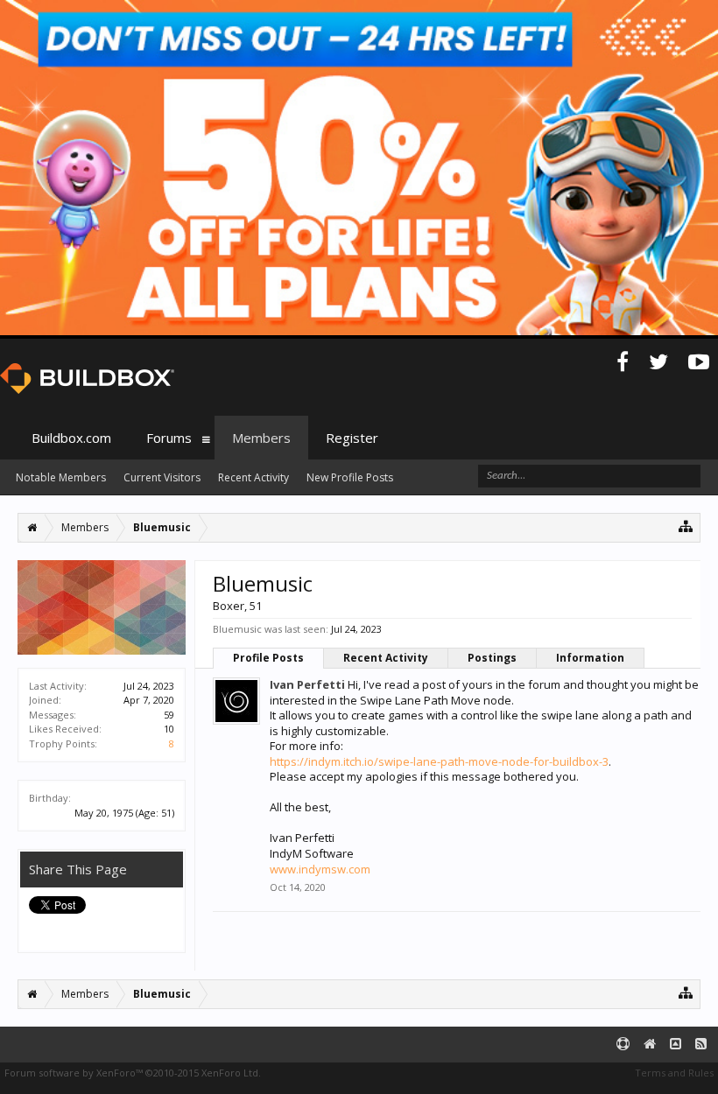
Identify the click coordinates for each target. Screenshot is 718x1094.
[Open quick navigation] (686, 525)
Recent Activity (385, 657)
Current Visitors (162, 477)
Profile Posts (268, 657)
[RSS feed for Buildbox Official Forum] (701, 1044)
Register (352, 437)
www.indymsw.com (320, 869)
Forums (169, 437)
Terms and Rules (674, 1072)
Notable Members (61, 477)
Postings (492, 657)
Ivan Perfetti (307, 684)
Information (590, 657)
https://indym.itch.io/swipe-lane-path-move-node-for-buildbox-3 (439, 761)
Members (261, 437)
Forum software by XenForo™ (132, 1072)
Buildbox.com (71, 437)
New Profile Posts (349, 477)
